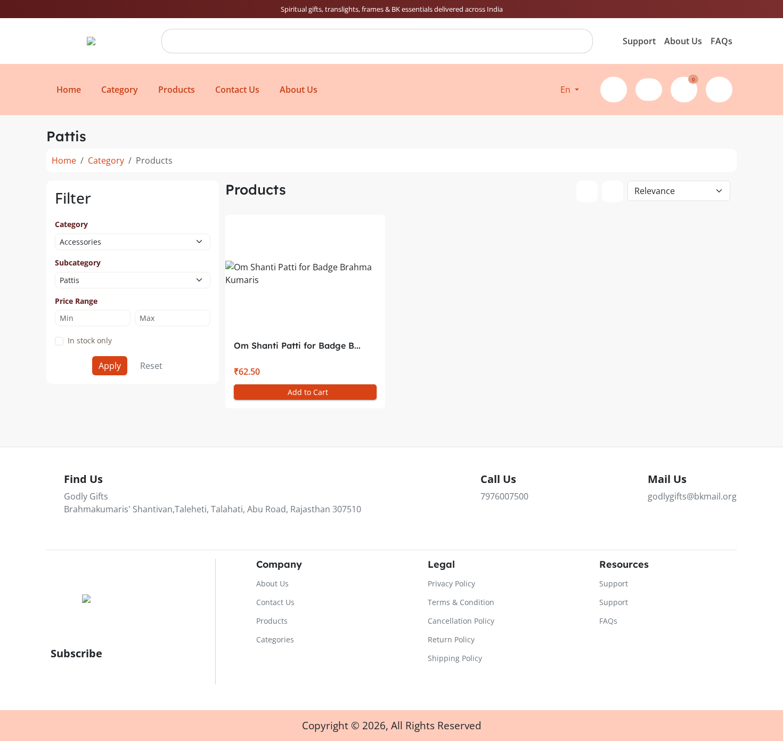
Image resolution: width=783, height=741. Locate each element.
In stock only (90, 340)
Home (64, 160)
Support (639, 41)
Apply (110, 366)
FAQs (721, 41)
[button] (569, 89)
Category (106, 160)
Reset (151, 366)
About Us (683, 41)
